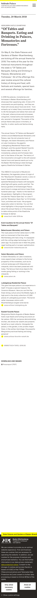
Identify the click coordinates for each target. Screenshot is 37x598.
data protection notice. (10, 565)
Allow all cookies (27, 586)
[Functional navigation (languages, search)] (34, 5)
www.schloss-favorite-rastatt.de (16, 336)
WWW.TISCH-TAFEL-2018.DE (15, 345)
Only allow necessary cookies (9, 587)
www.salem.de (9, 276)
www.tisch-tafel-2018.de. (13, 216)
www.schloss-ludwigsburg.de (15, 305)
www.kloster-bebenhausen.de (15, 248)
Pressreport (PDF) (10, 364)
